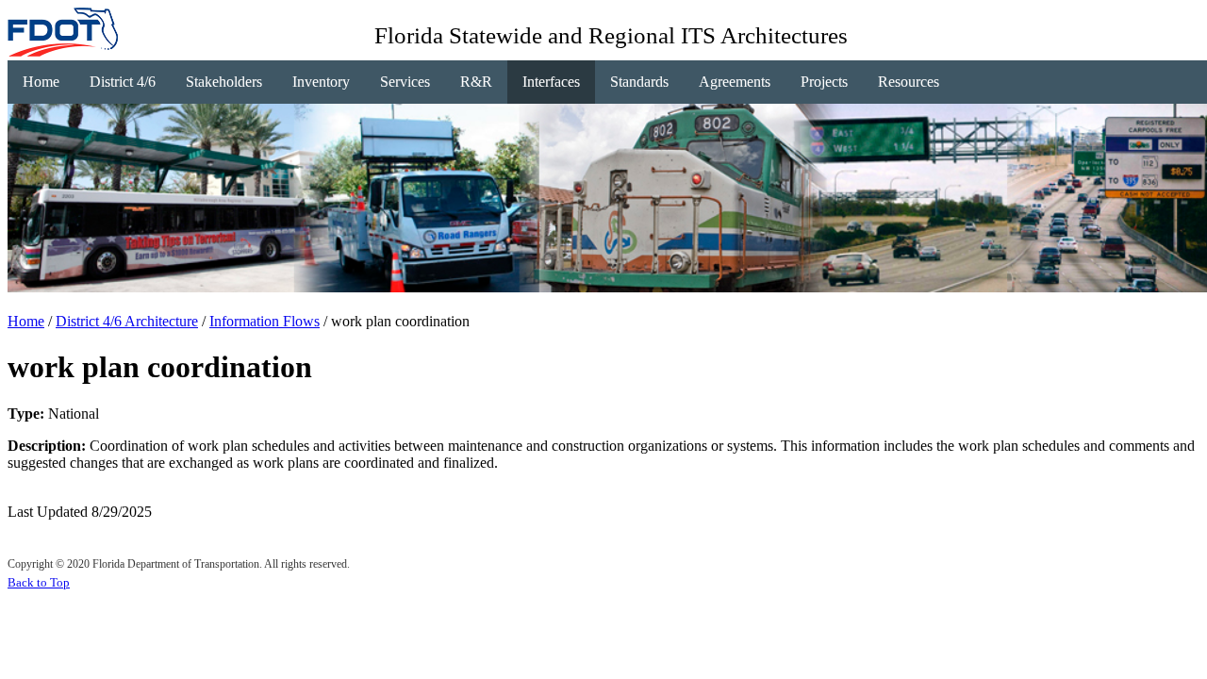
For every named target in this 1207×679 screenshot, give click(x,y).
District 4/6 (123, 82)
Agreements (734, 82)
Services (405, 82)
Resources (908, 82)
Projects (824, 82)
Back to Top (39, 582)
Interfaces (551, 82)
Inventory (321, 82)
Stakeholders (224, 82)
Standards (639, 82)
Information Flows (264, 321)
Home (41, 82)
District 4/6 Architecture (127, 321)
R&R (476, 82)
